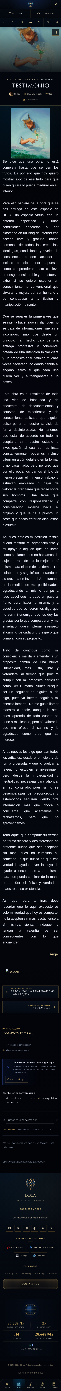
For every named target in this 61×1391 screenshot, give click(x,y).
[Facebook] (34, 1228)
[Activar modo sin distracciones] (56, 22)
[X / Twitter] (51, 1228)
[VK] (43, 1228)
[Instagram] (26, 1228)
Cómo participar (16, 1079)
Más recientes (9, 1129)
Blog (9, 79)
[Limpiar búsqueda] (56, 1119)
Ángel (54, 954)
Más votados (38, 1129)
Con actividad (51, 1129)
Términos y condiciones (30, 1373)
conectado (35, 1098)
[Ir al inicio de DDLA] (30, 4)
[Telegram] (18, 1228)
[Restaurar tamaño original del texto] (21, 22)
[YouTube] (9, 1228)
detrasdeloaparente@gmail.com (30, 1217)
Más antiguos (23, 1129)
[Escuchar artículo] (39, 22)
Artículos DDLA (31, 79)
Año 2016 (17, 79)
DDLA (7, 215)
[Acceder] (56, 4)
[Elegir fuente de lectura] (30, 22)
